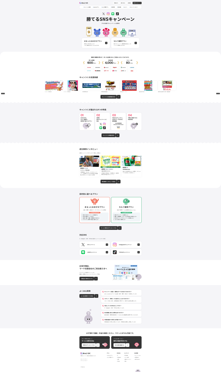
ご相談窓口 (129, 3)
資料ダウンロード (128, 359)
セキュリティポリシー (84, 359)
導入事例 (126, 355)
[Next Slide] (218, 93)
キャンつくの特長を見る (108, 135)
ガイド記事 (127, 357)
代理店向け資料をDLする (87, 278)
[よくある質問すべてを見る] (96, 296)
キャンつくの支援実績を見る (108, 97)
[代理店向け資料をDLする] (96, 278)
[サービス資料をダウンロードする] (120, 228)
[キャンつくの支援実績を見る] (119, 97)
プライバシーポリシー (84, 360)
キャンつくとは (137, 355)
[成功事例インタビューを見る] (119, 181)
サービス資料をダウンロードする (108, 228)
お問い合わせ (123, 3)
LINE (118, 359)
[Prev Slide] (3, 93)
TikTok (118, 361)
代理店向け (137, 357)
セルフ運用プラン (110, 357)
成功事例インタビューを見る (108, 181)
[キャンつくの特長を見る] (117, 135)
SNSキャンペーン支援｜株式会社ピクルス (88, 355)
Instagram (119, 357)
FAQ (125, 361)
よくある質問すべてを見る (87, 296)
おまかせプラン (110, 355)
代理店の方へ (116, 3)
